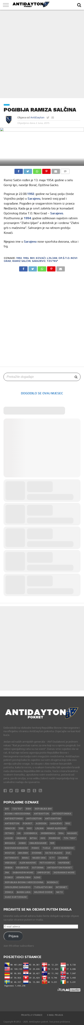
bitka (33, 838)
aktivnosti (11, 858)
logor (9, 838)
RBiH (28, 809)
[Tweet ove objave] (28, 170)
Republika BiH (43, 809)
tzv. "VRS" (70, 838)
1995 (21, 828)
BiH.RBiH (23, 853)
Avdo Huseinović (64, 848)
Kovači (41, 258)
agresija (41, 823)
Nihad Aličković (56, 828)
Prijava (13, 936)
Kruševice (22, 867)
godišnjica (30, 833)
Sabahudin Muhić (23, 872)
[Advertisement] (42, 54)
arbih (22, 843)
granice (21, 838)
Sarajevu (34, 198)
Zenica (9, 892)
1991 (52, 843)
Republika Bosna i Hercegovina (24, 882)
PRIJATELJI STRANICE (31, 1015)
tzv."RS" (52, 260)
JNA (7, 872)
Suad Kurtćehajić (16, 897)
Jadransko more (64, 872)
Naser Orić (39, 858)
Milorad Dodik (43, 892)
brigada (10, 843)
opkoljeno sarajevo (17, 887)
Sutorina (38, 867)
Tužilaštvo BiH (43, 887)
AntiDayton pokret (59, 867)
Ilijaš (37, 877)
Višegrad (10, 862)
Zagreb (62, 858)
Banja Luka (23, 892)
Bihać (25, 858)
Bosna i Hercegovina (17, 813)
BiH (32, 258)
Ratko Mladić (53, 853)
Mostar (10, 853)
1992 (30, 194)
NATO (59, 892)
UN (18, 833)
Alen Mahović (28, 862)
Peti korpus (47, 862)
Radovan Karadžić (16, 848)
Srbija (9, 867)
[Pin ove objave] (46, 170)
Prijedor (54, 838)
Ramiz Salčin (21, 260)
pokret (27, 823)
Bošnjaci (52, 882)
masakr (72, 833)
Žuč (68, 853)
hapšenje (64, 862)
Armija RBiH (23, 877)
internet (61, 887)
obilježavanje (37, 843)
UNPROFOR (43, 872)
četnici (9, 833)
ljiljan (52, 258)
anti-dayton (53, 818)
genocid (10, 828)
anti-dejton (33, 818)
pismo (35, 848)
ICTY (52, 858)
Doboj (9, 877)
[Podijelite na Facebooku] (18, 170)
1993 (29, 828)
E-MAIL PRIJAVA (55, 1015)
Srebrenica (48, 833)
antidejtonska (61, 813)
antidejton (12, 823)
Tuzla (46, 848)
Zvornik (37, 853)
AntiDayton (37, 117)
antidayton (41, 813)
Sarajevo (56, 213)
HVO (42, 838)
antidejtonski (14, 818)
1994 (27, 218)
